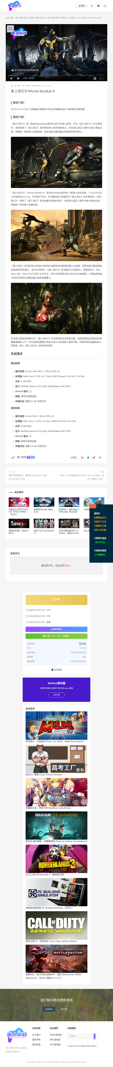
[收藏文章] (82, 457)
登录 (67, 565)
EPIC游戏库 (55, 1040)
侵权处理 (36, 1045)
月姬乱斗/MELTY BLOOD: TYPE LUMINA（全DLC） (18, 512)
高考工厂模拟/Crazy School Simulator (44, 775)
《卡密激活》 (100, 555)
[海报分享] (100, 457)
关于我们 (36, 1035)
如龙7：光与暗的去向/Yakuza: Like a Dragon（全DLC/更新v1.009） (82, 477)
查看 (84, 644)
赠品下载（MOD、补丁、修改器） (56, 636)
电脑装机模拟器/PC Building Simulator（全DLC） (50, 908)
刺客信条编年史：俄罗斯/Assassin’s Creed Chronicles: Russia (28, 477)
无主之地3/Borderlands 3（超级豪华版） (46, 875)
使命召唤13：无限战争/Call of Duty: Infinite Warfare (51, 941)
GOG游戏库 (55, 1045)
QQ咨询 (57, 670)
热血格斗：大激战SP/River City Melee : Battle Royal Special (55, 741)
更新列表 (64, 1009)
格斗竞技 (37, 86)
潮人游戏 (21, 457)
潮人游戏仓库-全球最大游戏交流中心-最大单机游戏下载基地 (41, 18)
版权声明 (36, 1040)
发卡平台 (100, 542)
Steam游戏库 (56, 1035)
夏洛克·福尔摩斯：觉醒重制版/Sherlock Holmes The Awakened (56, 841)
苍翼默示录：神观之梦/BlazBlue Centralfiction (48, 808)
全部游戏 (72, 18)
